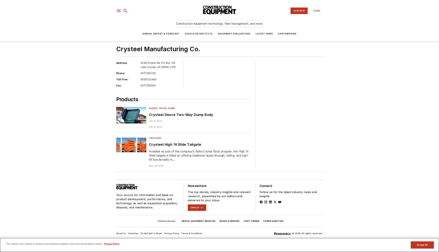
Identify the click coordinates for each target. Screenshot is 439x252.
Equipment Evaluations (234, 33)
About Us (121, 233)
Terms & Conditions (191, 233)
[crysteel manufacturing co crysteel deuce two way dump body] (131, 115)
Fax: (119, 85)
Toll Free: (122, 79)
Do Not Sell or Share (151, 233)
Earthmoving (287, 33)
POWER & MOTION (273, 221)
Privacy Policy (171, 233)
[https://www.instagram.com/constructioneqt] (266, 202)
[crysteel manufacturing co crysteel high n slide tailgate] (131, 145)
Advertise (133, 233)
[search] (125, 10)
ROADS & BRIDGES (230, 221)
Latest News (264, 33)
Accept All (422, 245)
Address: (122, 62)
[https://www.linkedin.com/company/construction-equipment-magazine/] (270, 202)
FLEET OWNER (251, 221)
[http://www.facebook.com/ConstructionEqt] (261, 202)
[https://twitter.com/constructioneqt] (275, 202)
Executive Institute (198, 33)
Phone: (120, 73)
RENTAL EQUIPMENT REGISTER (198, 221)
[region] (219, 245)
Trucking (155, 138)
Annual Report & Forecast (160, 33)
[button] (118, 10)
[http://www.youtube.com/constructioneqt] (279, 202)
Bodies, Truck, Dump (162, 108)
